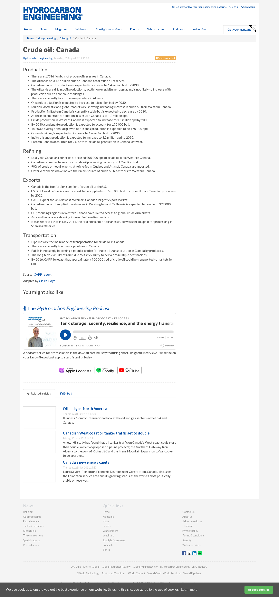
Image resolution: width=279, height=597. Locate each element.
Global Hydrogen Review (116, 566)
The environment (33, 535)
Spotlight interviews (109, 29)
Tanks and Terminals (114, 573)
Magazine (61, 29)
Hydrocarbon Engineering (37, 58)
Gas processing (32, 516)
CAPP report (42, 274)
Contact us (249, 7)
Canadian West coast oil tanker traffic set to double (106, 433)
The (67, 308)
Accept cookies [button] (259, 589)
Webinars (82, 29)
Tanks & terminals (33, 526)
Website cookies (191, 545)
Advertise (199, 29)
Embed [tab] (67, 393)
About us (187, 516)
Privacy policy (190, 530)
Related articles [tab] (40, 393)
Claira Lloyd (47, 281)
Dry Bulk (76, 566)
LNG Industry (199, 566)
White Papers (110, 530)
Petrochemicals (32, 521)
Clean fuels (29, 530)
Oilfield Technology (88, 573)
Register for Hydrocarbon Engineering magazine (200, 7)
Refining (27, 511)
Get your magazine (239, 29)
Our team (187, 526)
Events (134, 29)
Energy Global (91, 566)
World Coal (154, 573)
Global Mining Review (145, 566)
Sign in (235, 7)
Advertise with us (192, 521)
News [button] (43, 29)
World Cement (136, 573)
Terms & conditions (193, 535)
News (106, 521)
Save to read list (166, 58)
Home (28, 29)
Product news (31, 545)
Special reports (31, 540)
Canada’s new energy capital (86, 462)
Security (187, 540)
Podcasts (179, 29)
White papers (156, 29)
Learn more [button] (189, 589)
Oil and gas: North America (85, 408)
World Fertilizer (172, 573)
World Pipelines (192, 573)
